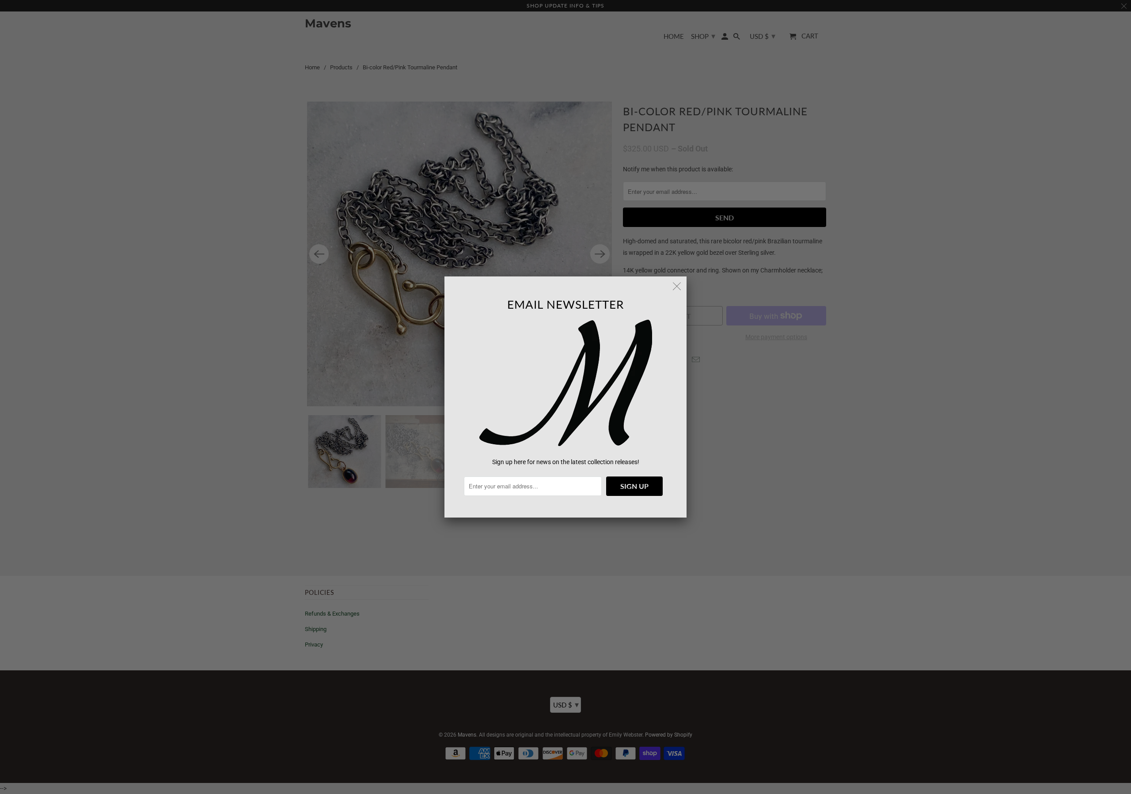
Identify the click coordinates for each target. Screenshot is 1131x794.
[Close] (677, 286)
